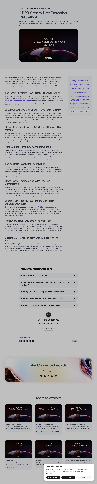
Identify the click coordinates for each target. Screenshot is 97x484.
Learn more (49, 473)
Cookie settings (84, 477)
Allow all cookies (53, 477)
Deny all (68, 477)
